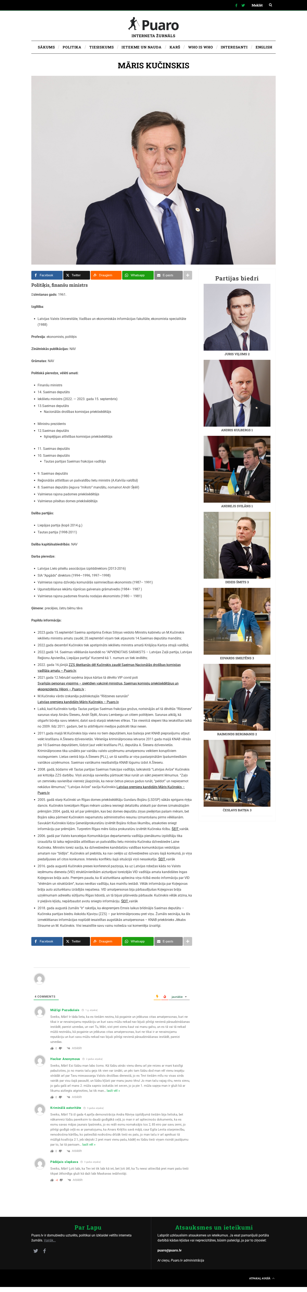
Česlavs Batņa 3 (237, 810)
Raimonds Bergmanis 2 (237, 734)
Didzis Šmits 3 (237, 582)
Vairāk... (50, 1240)
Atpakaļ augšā (260, 1278)
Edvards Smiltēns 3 (237, 658)
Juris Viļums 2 (237, 354)
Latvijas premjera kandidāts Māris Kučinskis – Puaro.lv (78, 702)
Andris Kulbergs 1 (237, 430)
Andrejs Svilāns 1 (237, 506)
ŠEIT (175, 829)
